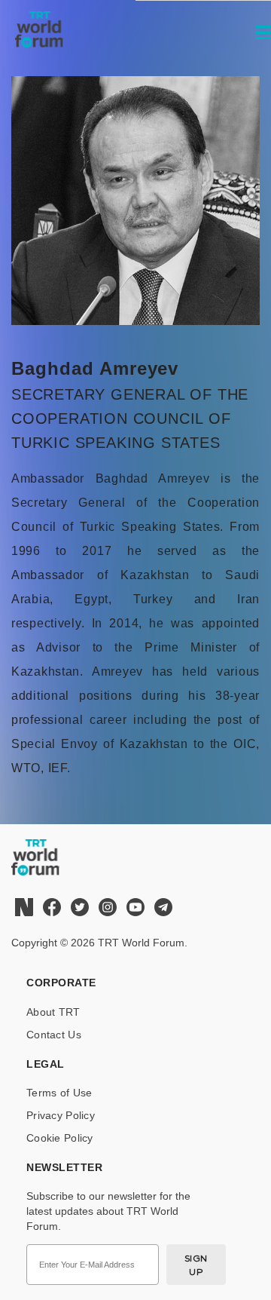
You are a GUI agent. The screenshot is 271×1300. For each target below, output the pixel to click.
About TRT (53, 1012)
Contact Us (53, 1035)
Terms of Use (59, 1093)
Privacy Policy (60, 1115)
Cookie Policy (59, 1138)
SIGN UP (196, 1264)
